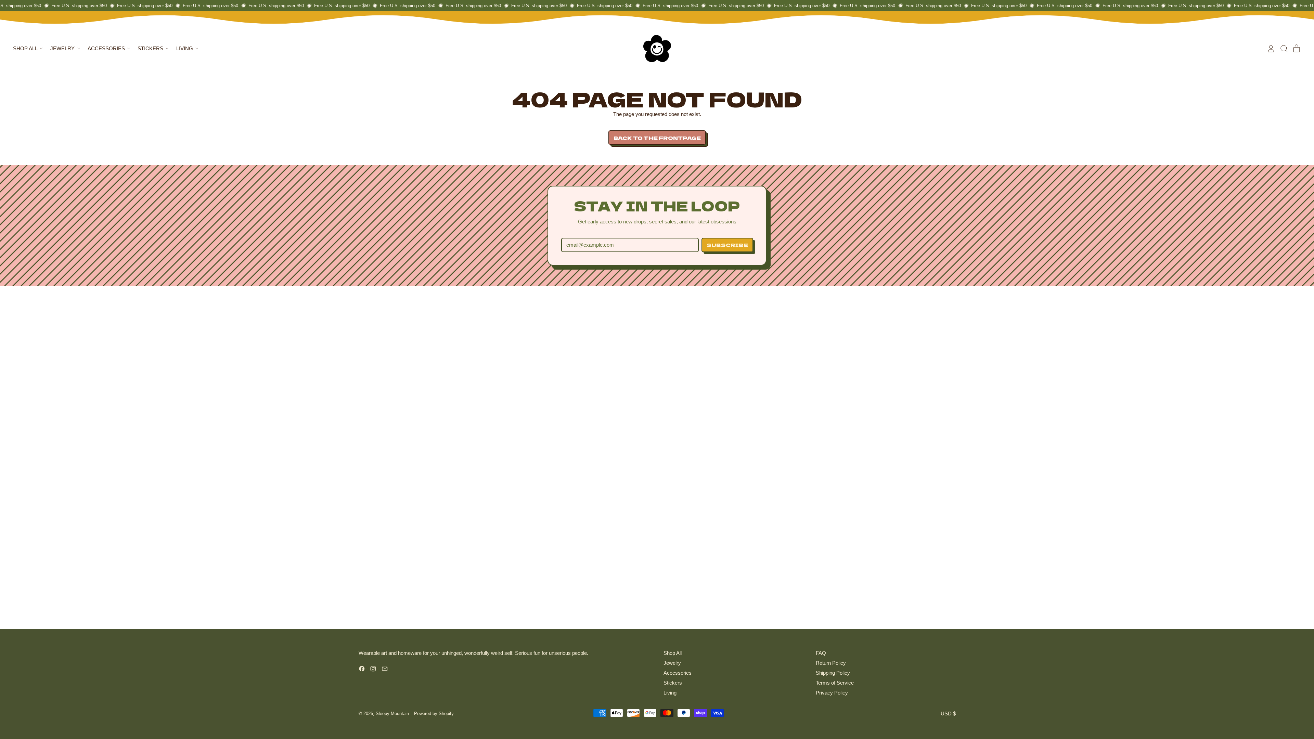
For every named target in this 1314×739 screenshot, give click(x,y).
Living (670, 693)
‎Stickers (673, 683)
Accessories (678, 673)
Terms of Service (835, 683)
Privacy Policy (832, 693)
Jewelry (672, 663)
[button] (1283, 48)
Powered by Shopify (434, 713)
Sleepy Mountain (392, 713)
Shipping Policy (833, 673)
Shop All (673, 653)
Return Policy (831, 663)
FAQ (821, 653)
